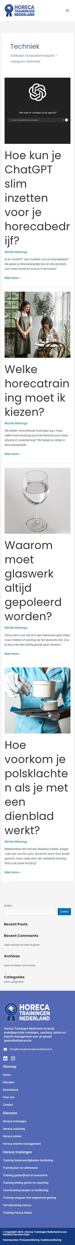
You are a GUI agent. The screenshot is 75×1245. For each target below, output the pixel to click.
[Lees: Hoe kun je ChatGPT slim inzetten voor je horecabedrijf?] (38, 110)
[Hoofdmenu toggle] (67, 11)
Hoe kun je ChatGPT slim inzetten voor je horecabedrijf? (37, 198)
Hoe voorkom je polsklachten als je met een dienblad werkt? (36, 787)
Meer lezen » (13, 278)
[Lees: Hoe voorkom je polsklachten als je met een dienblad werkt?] (38, 700)
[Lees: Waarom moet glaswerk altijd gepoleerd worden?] (38, 500)
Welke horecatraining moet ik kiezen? (37, 391)
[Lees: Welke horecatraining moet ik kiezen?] (38, 324)
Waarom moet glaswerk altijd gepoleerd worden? (33, 581)
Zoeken (8, 905)
